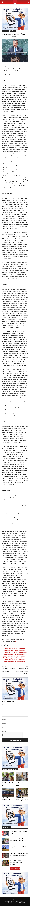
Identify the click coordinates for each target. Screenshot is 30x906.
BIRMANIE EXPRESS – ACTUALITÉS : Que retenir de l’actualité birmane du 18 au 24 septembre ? (21, 671)
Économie (22, 900)
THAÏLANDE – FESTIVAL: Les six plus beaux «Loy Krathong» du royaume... (18, 862)
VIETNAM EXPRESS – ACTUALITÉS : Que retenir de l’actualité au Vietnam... (22, 799)
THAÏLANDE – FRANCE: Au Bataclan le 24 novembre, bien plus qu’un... (19, 854)
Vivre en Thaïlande (19, 901)
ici (15, 641)
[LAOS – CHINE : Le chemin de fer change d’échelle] (8, 792)
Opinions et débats (9, 901)
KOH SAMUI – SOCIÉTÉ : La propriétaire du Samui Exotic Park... (8, 784)
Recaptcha (4, 731)
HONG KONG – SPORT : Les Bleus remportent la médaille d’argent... (18, 832)
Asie (8, 30)
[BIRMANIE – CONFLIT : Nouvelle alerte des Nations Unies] (5, 848)
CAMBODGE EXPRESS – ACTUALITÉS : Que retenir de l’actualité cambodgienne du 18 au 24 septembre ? (15, 33)
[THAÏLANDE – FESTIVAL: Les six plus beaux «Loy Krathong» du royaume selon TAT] (5, 863)
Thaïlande (12, 900)
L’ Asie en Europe (9, 902)
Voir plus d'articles (14, 868)
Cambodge (12, 30)
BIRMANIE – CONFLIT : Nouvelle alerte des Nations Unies (18, 847)
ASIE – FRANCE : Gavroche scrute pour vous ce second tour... (18, 839)
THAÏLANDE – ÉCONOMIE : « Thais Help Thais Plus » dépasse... (21, 784)
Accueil (3, 5)
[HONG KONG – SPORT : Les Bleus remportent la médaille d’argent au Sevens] (5, 833)
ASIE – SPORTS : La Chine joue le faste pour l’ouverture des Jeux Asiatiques (8, 670)
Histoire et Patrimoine (20, 902)
